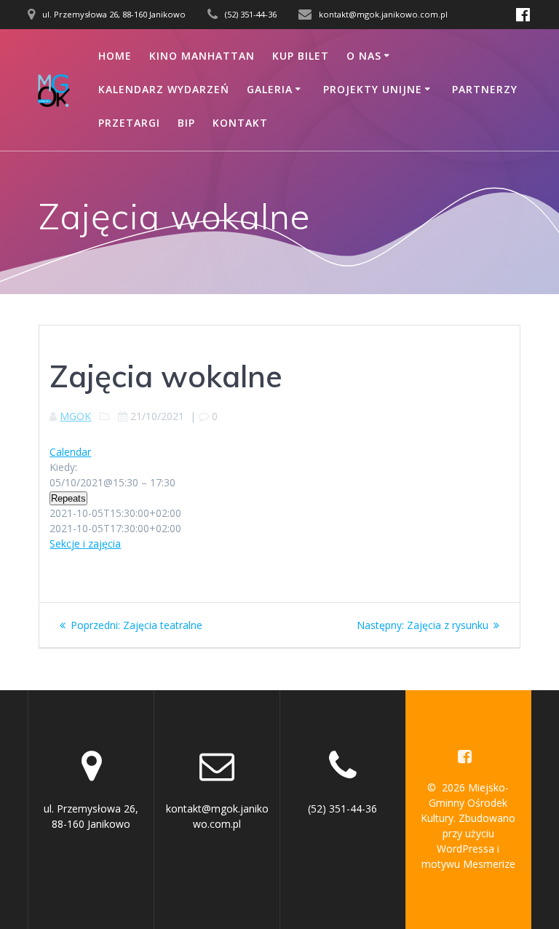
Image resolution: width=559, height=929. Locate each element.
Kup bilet (300, 56)
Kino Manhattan (202, 56)
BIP (186, 123)
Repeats (68, 498)
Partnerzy (485, 89)
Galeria (270, 89)
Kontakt (240, 123)
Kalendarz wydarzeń (163, 89)
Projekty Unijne (372, 89)
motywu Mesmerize (468, 864)
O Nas (363, 56)
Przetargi (129, 123)
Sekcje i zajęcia (85, 543)
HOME (115, 56)
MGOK (75, 416)
